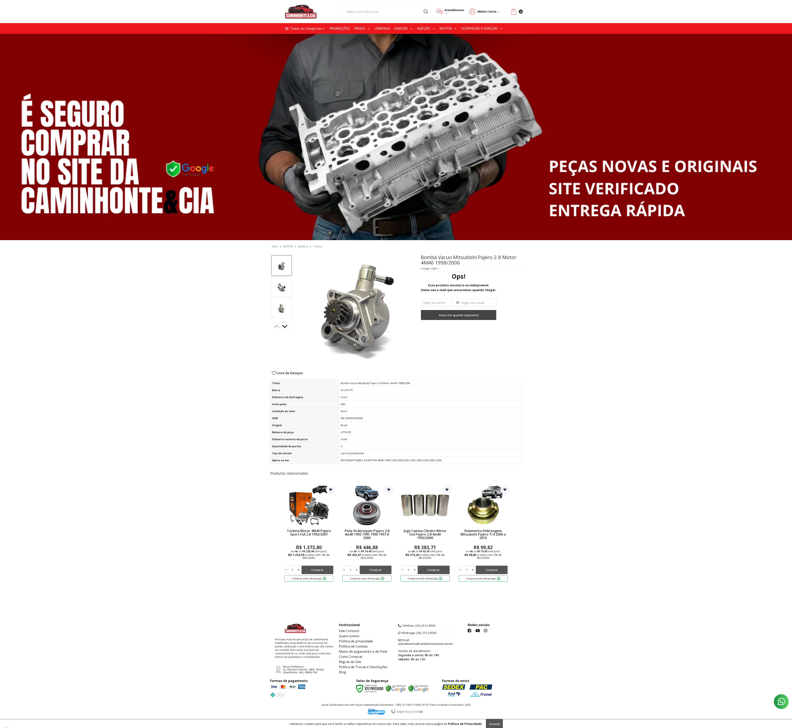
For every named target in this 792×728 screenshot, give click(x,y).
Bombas (303, 246)
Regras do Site (350, 662)
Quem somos (349, 636)
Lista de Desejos (289, 373)
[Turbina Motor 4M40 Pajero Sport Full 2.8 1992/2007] (309, 534)
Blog (342, 672)
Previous (276, 326)
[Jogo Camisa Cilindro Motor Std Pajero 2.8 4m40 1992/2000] (425, 534)
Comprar (317, 570)
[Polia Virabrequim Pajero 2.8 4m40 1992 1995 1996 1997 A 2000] (367, 534)
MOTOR (288, 246)
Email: (425, 642)
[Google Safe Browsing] (395, 688)
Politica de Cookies (353, 646)
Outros (318, 246)
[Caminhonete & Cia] (301, 11)
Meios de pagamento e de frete (363, 651)
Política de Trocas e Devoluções (363, 667)
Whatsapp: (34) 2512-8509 (418, 633)
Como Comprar (351, 656)
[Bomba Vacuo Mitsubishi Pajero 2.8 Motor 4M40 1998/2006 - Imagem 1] (281, 265)
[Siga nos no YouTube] (477, 631)
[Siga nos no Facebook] (469, 631)
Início (275, 246)
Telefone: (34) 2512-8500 (418, 626)
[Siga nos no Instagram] (485, 631)
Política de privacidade (356, 641)
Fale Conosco (349, 631)
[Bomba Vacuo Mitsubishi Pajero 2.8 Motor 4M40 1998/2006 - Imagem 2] (281, 286)
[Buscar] (426, 11)
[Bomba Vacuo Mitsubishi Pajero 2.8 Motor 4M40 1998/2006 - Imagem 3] (281, 308)
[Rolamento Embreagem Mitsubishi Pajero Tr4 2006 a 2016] (483, 534)
